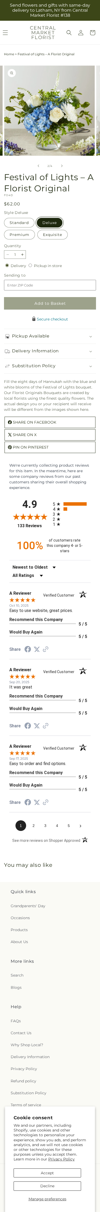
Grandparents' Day (28, 905)
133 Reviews (33, 525)
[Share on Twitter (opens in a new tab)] (37, 649)
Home (9, 54)
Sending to (23, 275)
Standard (19, 222)
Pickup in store (48, 265)
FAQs (16, 1021)
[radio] (72, 504)
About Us (19, 941)
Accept (47, 1173)
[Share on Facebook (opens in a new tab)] (28, 650)
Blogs (16, 987)
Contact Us (21, 1033)
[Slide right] (62, 166)
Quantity (12, 245)
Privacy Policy (61, 1159)
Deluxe (49, 222)
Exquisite (52, 234)
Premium (19, 234)
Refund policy (23, 1081)
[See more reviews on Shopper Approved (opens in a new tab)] (46, 649)
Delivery (19, 265)
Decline (47, 1186)
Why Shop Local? (27, 1044)
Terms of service (26, 1105)
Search (17, 975)
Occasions (20, 917)
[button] (69, 33)
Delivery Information (30, 1056)
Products (19, 929)
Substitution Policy (28, 1093)
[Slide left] (38, 166)
